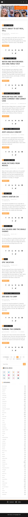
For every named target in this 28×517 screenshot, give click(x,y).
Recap (13, 475)
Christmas (13, 403)
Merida (13, 446)
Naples (13, 456)
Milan (13, 452)
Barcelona (13, 388)
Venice (13, 490)
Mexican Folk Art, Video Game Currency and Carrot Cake (14, 99)
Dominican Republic (13, 408)
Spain (13, 481)
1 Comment (23, 66)
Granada (13, 426)
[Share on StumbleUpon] (19, 50)
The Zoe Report (16, 128)
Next (18, 359)
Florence (13, 418)
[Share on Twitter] (9, 50)
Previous (6, 357)
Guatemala (13, 427)
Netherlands (13, 458)
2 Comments (21, 168)
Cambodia (13, 395)
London (13, 441)
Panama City (13, 464)
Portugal (13, 469)
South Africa (13, 479)
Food (13, 420)
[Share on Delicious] (15, 53)
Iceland (13, 433)
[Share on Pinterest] (15, 50)
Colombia (13, 405)
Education (6, 93)
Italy (13, 435)
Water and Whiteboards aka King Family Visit (12, 63)
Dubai (13, 410)
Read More (5, 45)
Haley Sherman (5, 103)
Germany (13, 424)
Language (13, 439)
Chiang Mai (13, 401)
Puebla (13, 471)
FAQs (13, 414)
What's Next (10, 25)
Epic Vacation (8, 262)
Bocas (13, 391)
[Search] (24, 364)
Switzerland (13, 483)
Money (13, 454)
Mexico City (13, 450)
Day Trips (10, 58)
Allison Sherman (6, 33)
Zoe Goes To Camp (9, 297)
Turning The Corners (11, 329)
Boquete (13, 393)
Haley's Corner (12, 93)
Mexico (5, 25)
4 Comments (22, 134)
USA (13, 488)
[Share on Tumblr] (12, 53)
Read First (13, 473)
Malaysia (13, 443)
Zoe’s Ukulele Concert (11, 132)
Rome (13, 477)
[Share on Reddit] (22, 50)
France (13, 422)
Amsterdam (13, 386)
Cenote (5, 58)
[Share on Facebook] (6, 50)
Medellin (13, 445)
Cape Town (13, 397)
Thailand (13, 484)
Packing (13, 460)
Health (13, 431)
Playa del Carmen (13, 467)
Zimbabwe (13, 494)
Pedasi (13, 465)
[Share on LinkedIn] (12, 50)
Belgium (13, 389)
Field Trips (6, 293)
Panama (13, 462)
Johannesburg (13, 437)
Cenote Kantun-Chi (10, 197)
